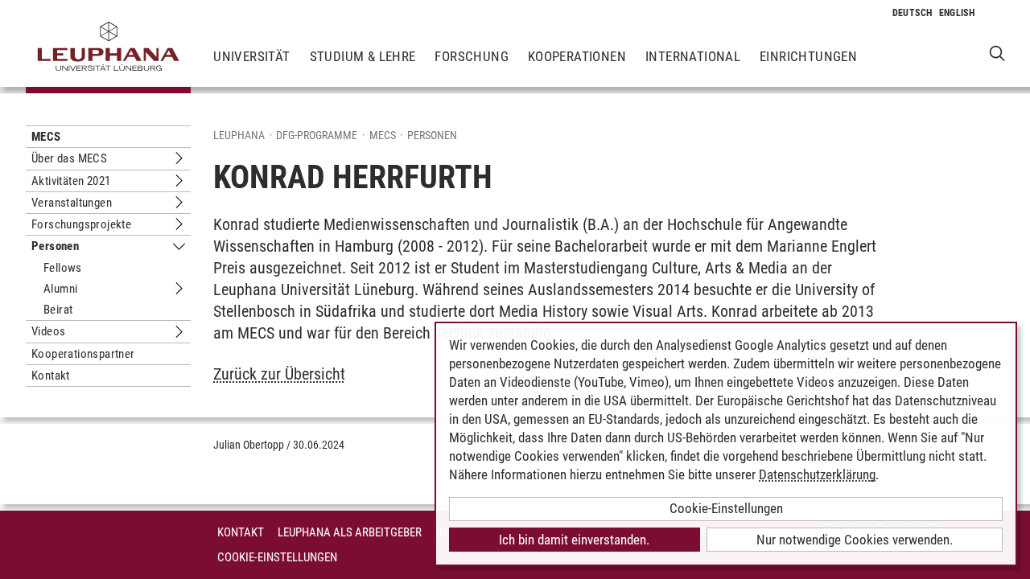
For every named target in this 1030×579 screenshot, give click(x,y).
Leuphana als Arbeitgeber (350, 532)
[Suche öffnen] (997, 53)
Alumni (60, 288)
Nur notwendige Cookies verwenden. (854, 540)
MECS (46, 136)
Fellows (62, 268)
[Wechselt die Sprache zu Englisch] (957, 12)
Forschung (472, 56)
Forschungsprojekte (81, 224)
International (692, 56)
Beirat (57, 309)
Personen (55, 246)
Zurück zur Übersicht (279, 374)
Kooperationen (577, 56)
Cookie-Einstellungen (277, 557)
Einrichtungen (808, 56)
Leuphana (239, 135)
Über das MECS (69, 158)
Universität (251, 56)
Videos (48, 331)
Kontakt (50, 375)
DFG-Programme (316, 135)
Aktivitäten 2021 (70, 181)
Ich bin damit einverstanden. (574, 540)
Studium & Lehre (363, 56)
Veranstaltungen (71, 202)
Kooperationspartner (83, 354)
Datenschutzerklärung (817, 474)
